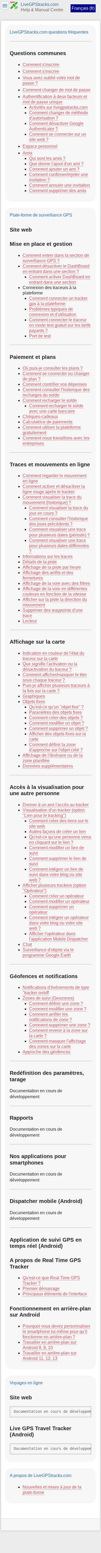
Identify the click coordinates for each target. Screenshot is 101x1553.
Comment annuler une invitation (59, 185)
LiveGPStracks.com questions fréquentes (49, 32)
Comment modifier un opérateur (59, 901)
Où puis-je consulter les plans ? (53, 368)
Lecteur (30, 621)
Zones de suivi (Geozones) (48, 998)
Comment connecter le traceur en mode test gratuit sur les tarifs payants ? (59, 325)
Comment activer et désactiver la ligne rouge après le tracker (54, 489)
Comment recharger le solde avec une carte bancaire (56, 408)
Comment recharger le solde (50, 400)
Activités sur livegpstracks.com (58, 107)
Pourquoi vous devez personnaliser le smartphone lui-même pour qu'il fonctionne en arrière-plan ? (56, 1331)
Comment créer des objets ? (56, 717)
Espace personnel (40, 146)
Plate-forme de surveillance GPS (41, 215)
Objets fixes (34, 701)
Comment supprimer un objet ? (58, 728)
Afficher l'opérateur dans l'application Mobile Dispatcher (58, 936)
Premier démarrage (41, 1288)
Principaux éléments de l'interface (55, 1294)
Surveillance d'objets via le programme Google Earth (48, 952)
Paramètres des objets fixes (55, 712)
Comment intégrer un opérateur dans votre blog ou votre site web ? (59, 923)
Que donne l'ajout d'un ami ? (56, 163)
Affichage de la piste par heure (52, 567)
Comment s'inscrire (41, 64)
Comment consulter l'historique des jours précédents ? (58, 521)
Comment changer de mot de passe (56, 90)
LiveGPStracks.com (39, 4)
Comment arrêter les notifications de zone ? (50, 1017)
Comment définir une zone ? (56, 1003)
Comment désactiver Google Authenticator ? (56, 126)
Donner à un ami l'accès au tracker (56, 804)
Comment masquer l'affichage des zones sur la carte (57, 1044)
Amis (27, 153)
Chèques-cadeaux (40, 416)
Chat (27, 944)
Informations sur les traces (47, 556)
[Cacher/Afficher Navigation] (5, 5)
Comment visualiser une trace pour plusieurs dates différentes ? (59, 545)
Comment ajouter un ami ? (54, 169)
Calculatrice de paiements (47, 422)
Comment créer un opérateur (56, 896)
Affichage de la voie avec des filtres (56, 583)
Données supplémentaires (48, 766)
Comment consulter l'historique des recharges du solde (56, 392)
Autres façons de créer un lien (57, 831)
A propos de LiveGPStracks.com (40, 1475)
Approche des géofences (46, 1052)
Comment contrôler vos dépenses (55, 384)
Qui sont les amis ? (47, 158)
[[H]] (14, 5)
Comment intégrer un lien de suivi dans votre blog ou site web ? (56, 874)
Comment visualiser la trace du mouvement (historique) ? (52, 500)
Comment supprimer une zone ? (59, 1025)
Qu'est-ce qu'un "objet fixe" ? (56, 707)
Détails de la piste (40, 562)
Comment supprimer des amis (57, 190)
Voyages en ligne (26, 1383)
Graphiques (34, 696)
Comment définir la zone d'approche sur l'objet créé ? (56, 747)
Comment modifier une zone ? (57, 1009)
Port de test (40, 336)
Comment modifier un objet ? (56, 723)
